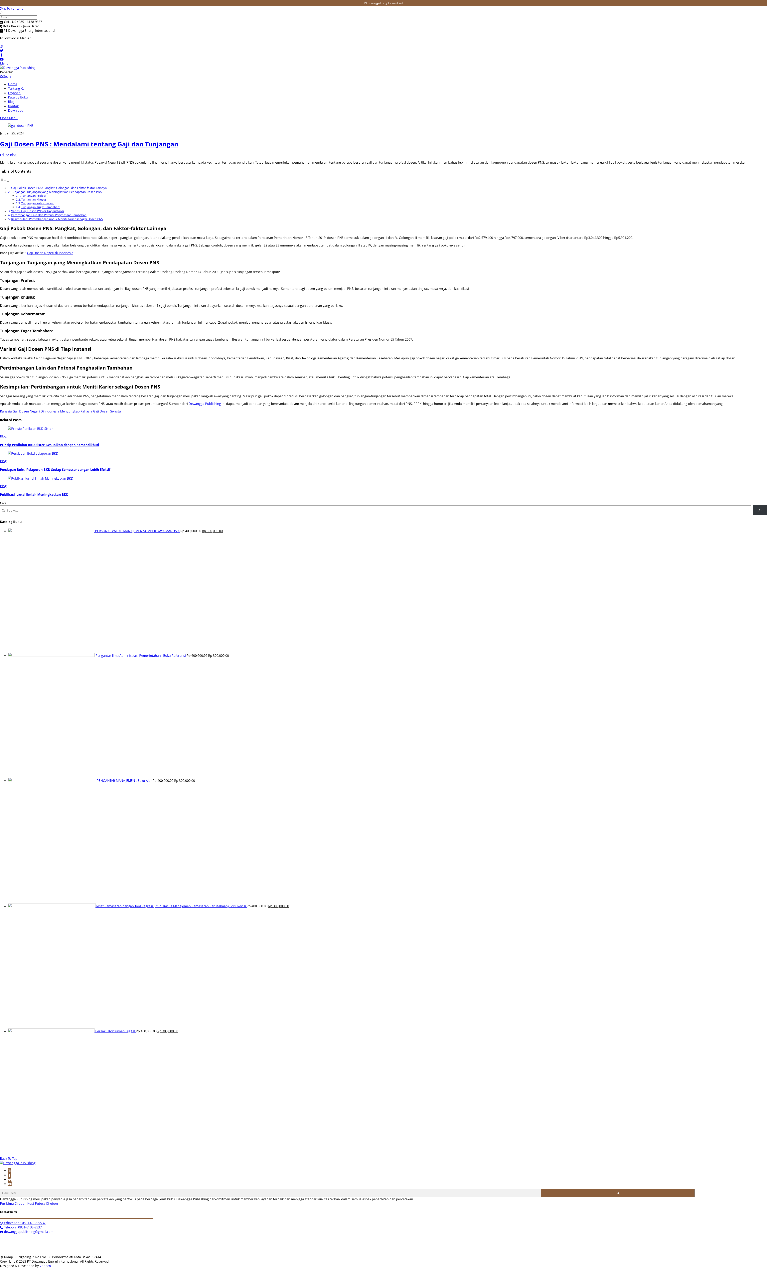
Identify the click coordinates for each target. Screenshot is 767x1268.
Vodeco (45, 1266)
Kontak (13, 106)
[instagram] (9, 1170)
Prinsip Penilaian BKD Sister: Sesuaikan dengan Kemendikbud (49, 445)
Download (15, 110)
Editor (4, 155)
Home (12, 84)
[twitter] (9, 1179)
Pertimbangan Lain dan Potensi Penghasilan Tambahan (48, 215)
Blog (11, 101)
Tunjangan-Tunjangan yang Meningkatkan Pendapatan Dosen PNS (56, 192)
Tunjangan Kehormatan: (37, 203)
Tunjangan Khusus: (34, 199)
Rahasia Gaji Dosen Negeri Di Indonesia (29, 411)
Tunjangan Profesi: (34, 196)
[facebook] (9, 1175)
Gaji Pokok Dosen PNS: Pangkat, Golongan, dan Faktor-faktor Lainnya (59, 188)
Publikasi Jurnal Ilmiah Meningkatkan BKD (34, 494)
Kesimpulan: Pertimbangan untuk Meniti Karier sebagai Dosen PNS (57, 219)
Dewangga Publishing (205, 403)
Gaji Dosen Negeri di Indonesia (50, 253)
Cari (3, 503)
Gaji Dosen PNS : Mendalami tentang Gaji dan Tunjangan (89, 144)
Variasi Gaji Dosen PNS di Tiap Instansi (37, 211)
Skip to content (11, 8)
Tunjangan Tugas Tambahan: (40, 207)
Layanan (14, 93)
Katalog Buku (18, 97)
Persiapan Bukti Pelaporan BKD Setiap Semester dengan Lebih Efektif (55, 469)
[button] (5, 180)
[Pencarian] (760, 510)
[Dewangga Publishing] (18, 68)
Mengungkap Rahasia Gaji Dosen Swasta (90, 411)
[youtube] (10, 1184)
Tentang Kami (18, 88)
